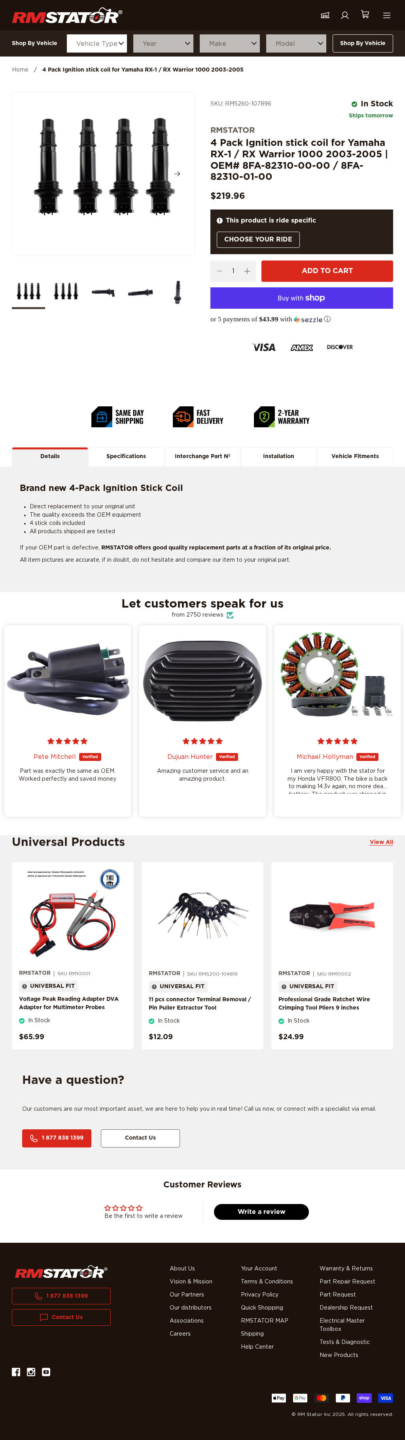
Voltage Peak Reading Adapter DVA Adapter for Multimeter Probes (69, 1003)
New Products (339, 1355)
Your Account (259, 1269)
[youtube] (46, 1373)
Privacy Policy (259, 1295)
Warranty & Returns (346, 1269)
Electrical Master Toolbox (342, 1325)
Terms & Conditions (267, 1282)
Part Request (338, 1295)
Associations (187, 1321)
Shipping (252, 1334)
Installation (278, 456)
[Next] (177, 174)
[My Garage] (325, 15)
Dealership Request (346, 1308)
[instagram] (31, 1373)
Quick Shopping (262, 1308)
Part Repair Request (347, 1282)
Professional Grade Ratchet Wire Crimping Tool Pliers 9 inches (324, 1004)
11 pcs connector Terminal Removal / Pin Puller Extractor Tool (200, 1004)
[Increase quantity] (247, 271)
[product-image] (73, 915)
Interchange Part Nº (202, 456)
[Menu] (386, 15)
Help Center (257, 1347)
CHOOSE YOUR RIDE (258, 239)
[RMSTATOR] (67, 15)
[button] (301, 319)
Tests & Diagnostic (345, 1342)
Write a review (262, 1212)
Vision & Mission (191, 1282)
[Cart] (364, 15)
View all (381, 842)
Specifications (126, 456)
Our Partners (187, 1295)
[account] (345, 15)
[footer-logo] (61, 1271)
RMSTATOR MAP (264, 1321)
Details (50, 456)
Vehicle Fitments (355, 456)
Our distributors (191, 1308)
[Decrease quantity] (219, 271)
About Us (182, 1269)
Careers (180, 1334)
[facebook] (16, 1373)
